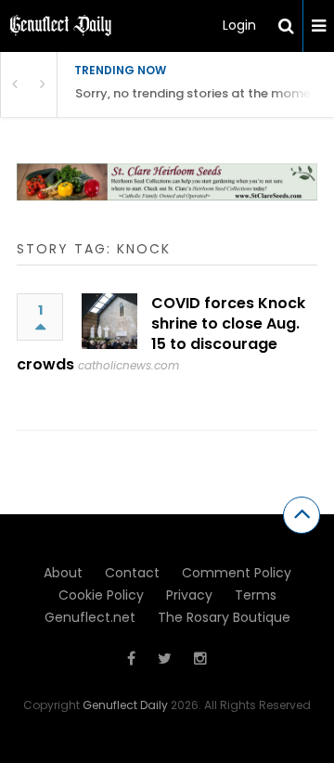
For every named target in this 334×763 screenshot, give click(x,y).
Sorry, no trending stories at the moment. (201, 93)
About (63, 572)
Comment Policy (236, 572)
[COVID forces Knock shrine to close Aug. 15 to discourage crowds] (109, 321)
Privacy (189, 594)
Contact (132, 572)
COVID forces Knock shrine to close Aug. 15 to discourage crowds (161, 333)
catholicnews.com (128, 365)
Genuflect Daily (125, 705)
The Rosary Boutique (224, 617)
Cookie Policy (101, 594)
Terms (255, 594)
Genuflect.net (90, 617)
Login (239, 25)
